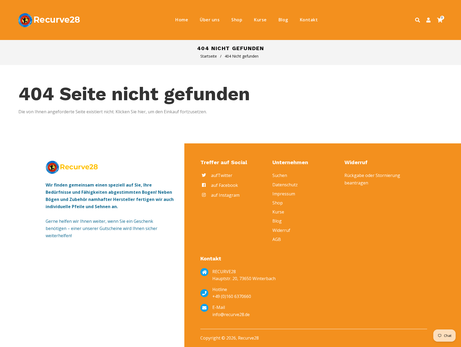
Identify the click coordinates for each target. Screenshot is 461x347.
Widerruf (281, 230)
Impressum (283, 194)
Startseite (208, 56)
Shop (277, 203)
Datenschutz (285, 185)
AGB (276, 239)
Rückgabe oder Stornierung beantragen (372, 178)
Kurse (278, 212)
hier (142, 112)
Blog (277, 221)
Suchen (279, 175)
